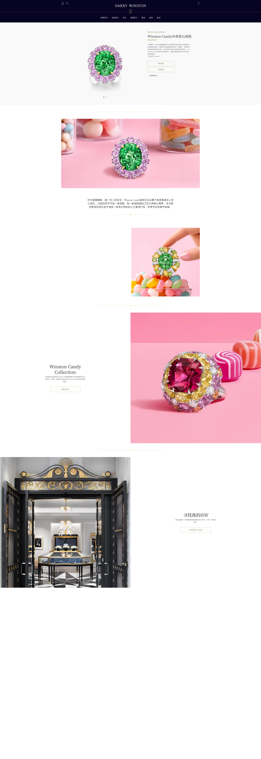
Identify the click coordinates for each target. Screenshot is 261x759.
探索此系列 (65, 389)
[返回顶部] (257, 755)
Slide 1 (106, 97)
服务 (159, 17)
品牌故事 (104, 17)
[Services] (62, 3)
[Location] (198, 3)
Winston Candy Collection (156, 32)
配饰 (151, 17)
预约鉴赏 (161, 63)
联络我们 (161, 69)
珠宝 (124, 17)
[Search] (67, 3)
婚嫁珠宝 (134, 17)
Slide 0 (103, 97)
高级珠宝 (115, 17)
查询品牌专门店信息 (195, 530)
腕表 (143, 17)
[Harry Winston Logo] (130, 11)
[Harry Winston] (130, 6)
